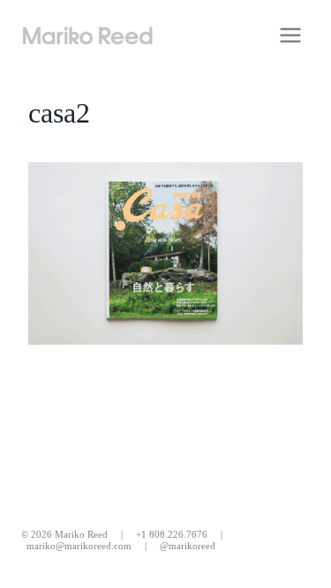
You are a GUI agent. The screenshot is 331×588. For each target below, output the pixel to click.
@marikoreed (187, 545)
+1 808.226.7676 (171, 534)
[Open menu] (290, 35)
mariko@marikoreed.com (79, 545)
